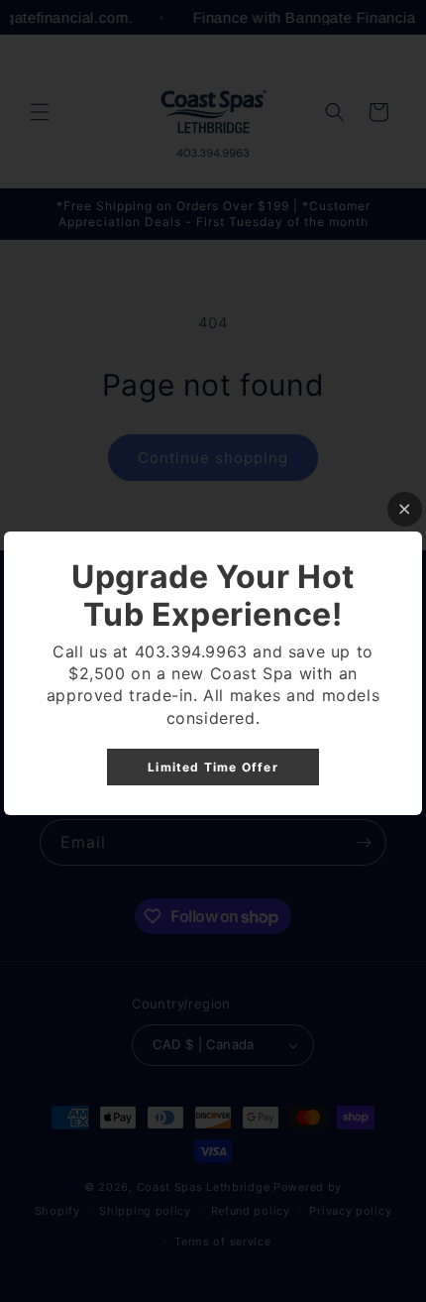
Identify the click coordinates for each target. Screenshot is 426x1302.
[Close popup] (404, 509)
